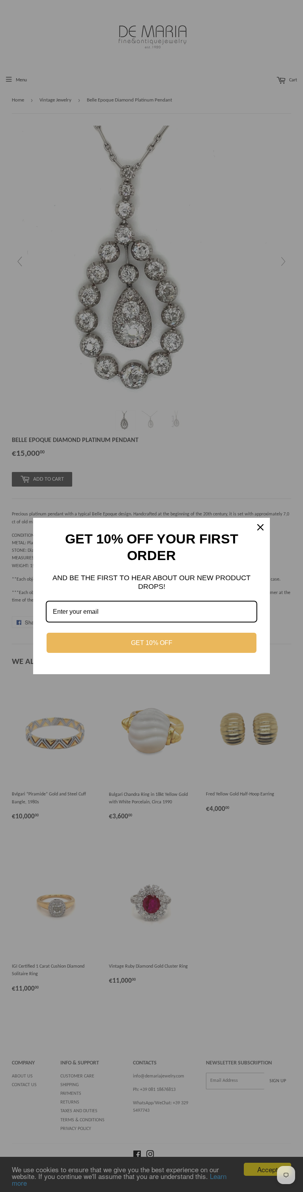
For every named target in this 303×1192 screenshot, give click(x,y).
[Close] (260, 527)
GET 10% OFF (151, 642)
